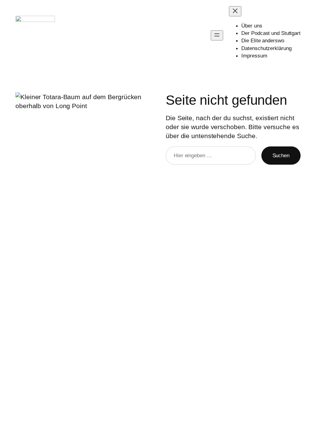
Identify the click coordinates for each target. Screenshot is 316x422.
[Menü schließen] (235, 11)
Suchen (280, 155)
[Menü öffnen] (217, 35)
